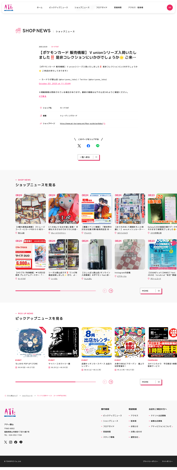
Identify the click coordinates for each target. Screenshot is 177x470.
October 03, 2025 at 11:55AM (55, 83)
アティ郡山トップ (12, 395)
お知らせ (134, 426)
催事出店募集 (156, 421)
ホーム (39, 7)
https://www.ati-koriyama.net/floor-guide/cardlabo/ (81, 123)
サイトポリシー (167, 461)
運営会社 (134, 437)
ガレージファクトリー (58, 233)
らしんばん (88, 278)
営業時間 (117, 7)
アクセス (134, 415)
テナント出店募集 (158, 415)
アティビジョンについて (161, 426)
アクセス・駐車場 (135, 7)
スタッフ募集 (108, 437)
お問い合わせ (136, 431)
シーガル (54, 278)
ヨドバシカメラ (122, 233)
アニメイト (87, 233)
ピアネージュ (121, 276)
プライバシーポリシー (150, 461)
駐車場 (133, 421)
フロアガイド (101, 7)
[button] (105, 291)
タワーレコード (155, 278)
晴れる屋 (21, 233)
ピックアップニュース (58, 7)
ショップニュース (82, 7)
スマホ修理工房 (156, 233)
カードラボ (54, 46)
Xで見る (42, 96)
